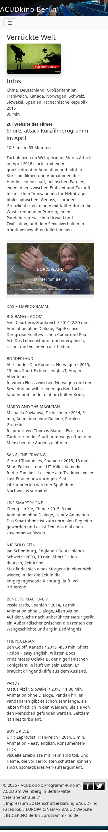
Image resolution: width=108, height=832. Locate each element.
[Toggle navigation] (9, 22)
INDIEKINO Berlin (23, 815)
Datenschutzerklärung (53, 803)
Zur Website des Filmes (30, 124)
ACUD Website (78, 809)
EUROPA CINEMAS (43, 809)
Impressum (17, 803)
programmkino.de (61, 815)
